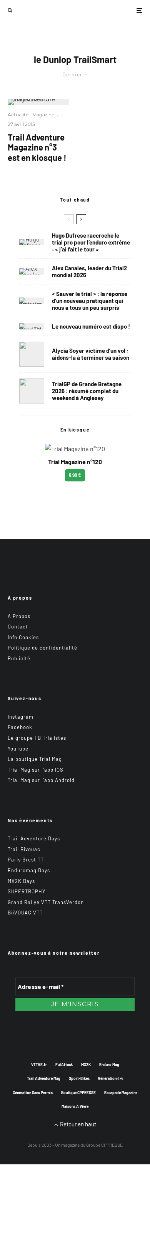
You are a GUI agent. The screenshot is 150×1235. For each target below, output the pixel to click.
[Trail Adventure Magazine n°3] (38, 102)
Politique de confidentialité (42, 648)
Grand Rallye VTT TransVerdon (46, 902)
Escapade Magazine (120, 1092)
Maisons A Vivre (75, 1106)
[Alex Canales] (31, 271)
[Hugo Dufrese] (31, 242)
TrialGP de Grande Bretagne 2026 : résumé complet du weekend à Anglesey (87, 390)
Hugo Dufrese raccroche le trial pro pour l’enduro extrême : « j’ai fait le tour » (91, 242)
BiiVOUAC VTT (25, 912)
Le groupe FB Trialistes (37, 738)
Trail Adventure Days (34, 838)
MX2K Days (21, 881)
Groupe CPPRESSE (104, 1144)
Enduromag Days (29, 870)
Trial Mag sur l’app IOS (35, 770)
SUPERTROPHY (26, 891)
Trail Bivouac (24, 849)
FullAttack (64, 1064)
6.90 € (75, 475)
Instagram (20, 717)
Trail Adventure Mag (43, 1078)
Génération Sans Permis (33, 1092)
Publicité (19, 658)
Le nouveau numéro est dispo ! (91, 326)
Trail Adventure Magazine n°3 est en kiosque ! (37, 147)
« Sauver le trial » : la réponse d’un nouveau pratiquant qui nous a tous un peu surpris (89, 300)
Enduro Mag (109, 1064)
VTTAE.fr (39, 1064)
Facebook (20, 727)
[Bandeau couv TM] (31, 326)
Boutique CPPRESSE (78, 1092)
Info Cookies (23, 637)
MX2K (86, 1064)
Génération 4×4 (110, 1078)
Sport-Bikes (79, 1078)
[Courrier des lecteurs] (31, 301)
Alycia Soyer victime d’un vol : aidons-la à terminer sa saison (90, 354)
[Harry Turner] (31, 391)
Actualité (18, 114)
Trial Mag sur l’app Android (41, 780)
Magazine (43, 114)
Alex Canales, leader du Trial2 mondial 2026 (89, 271)
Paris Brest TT (26, 859)
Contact (18, 626)
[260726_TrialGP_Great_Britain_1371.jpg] (31, 354)
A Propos (19, 616)
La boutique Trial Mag (35, 759)
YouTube (18, 749)
